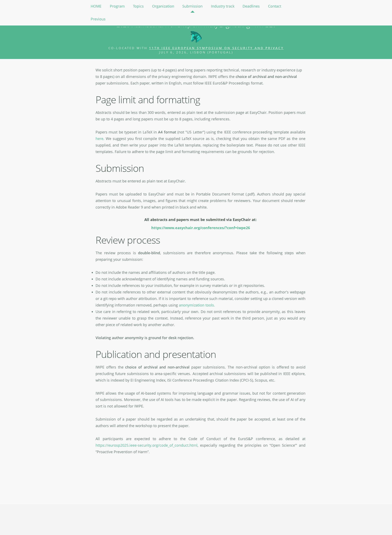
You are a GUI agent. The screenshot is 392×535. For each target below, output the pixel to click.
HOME (96, 6)
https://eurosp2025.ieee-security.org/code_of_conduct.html (146, 445)
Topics (138, 6)
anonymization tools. (197, 305)
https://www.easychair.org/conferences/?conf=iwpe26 (200, 227)
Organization (163, 6)
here (99, 138)
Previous (98, 19)
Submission (192, 6)
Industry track (222, 6)
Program (117, 6)
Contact (274, 6)
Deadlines (251, 6)
